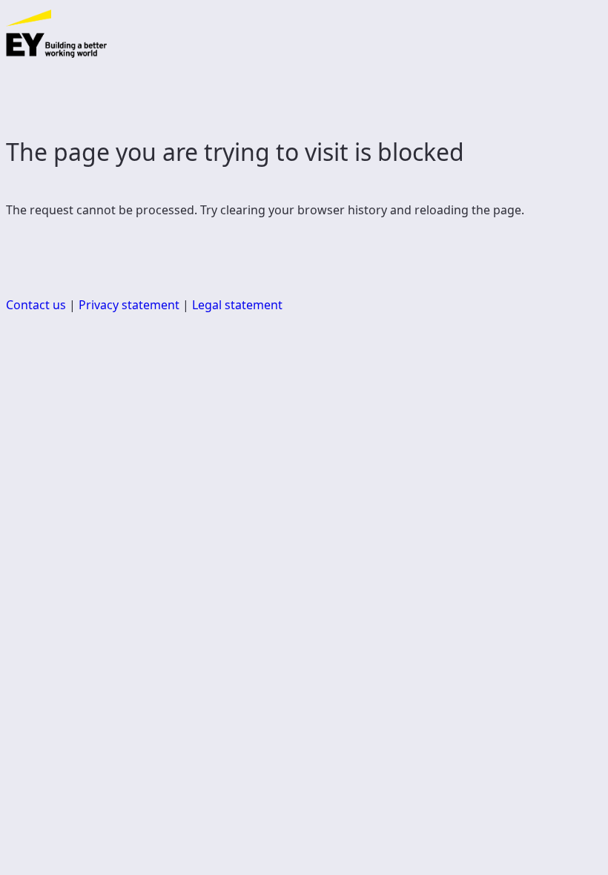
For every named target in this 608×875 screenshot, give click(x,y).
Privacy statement (129, 305)
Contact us (36, 305)
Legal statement (237, 305)
